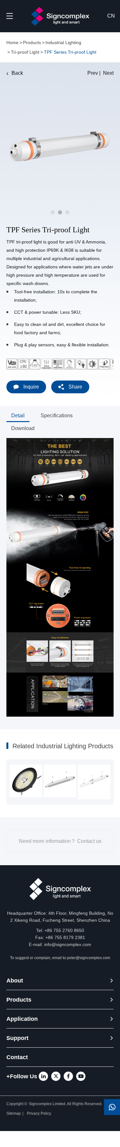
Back (17, 73)
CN (111, 16)
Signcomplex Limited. (48, 1104)
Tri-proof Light (25, 52)
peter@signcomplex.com (88, 958)
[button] (53, 212)
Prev (92, 73)
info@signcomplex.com (67, 944)
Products (32, 42)
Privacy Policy (39, 1113)
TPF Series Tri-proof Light (70, 52)
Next (108, 73)
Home (12, 42)
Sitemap (13, 1113)
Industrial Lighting (63, 42)
